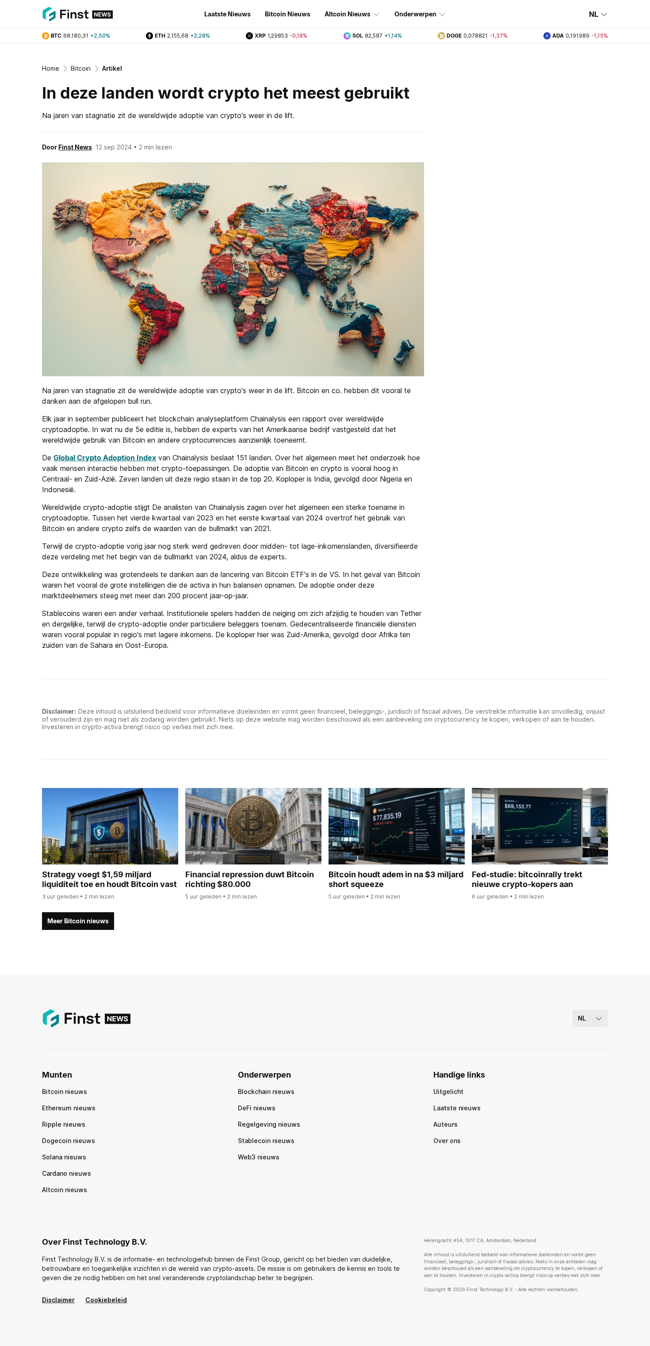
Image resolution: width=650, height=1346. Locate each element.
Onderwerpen (415, 14)
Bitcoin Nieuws (287, 14)
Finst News (75, 147)
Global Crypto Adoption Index (105, 457)
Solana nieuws (64, 1157)
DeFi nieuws (256, 1108)
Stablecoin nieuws (266, 1140)
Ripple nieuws (63, 1124)
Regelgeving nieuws (269, 1124)
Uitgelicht (448, 1091)
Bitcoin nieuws (64, 1091)
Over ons (447, 1140)
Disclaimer (58, 1300)
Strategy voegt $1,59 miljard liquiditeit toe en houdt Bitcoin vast (109, 879)
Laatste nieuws (457, 1108)
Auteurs (445, 1124)
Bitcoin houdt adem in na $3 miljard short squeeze (396, 879)
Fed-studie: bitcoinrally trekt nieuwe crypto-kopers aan (527, 879)
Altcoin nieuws (64, 1189)
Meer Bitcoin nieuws (78, 921)
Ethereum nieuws (69, 1108)
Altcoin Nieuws (348, 14)
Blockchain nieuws (266, 1091)
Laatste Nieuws (227, 14)
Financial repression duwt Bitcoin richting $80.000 (249, 879)
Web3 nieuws (258, 1157)
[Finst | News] (77, 14)
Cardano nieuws (66, 1173)
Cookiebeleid (106, 1300)
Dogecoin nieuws (68, 1140)
